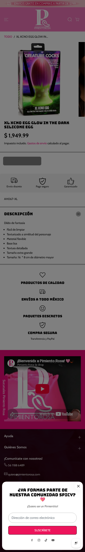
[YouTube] (53, 540)
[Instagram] (38, 540)
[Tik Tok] (46, 540)
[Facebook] (31, 540)
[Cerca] (78, 486)
